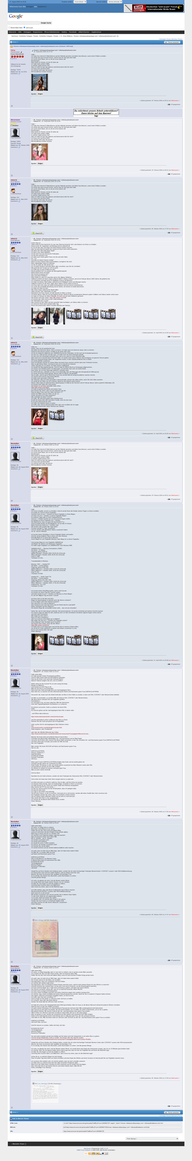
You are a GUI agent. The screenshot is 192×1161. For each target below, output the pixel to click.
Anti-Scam (14, 36)
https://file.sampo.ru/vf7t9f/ (58, 297)
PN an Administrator (52, 32)
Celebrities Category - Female (28, 36)
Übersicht (12, 32)
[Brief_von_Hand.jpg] (45, 1093)
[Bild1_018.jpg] (45, 939)
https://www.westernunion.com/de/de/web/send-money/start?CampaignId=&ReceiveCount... (60, 734)
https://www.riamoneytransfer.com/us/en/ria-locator (47, 716)
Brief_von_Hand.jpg (40, 1083)
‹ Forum (21, 1144)
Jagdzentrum (96, 32)
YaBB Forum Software (84, 1150)
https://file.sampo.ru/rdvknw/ (40, 625)
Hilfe (20, 32)
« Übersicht (15, 1144)
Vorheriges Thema (164, 39)
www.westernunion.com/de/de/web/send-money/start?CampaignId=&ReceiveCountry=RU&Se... (61, 1039)
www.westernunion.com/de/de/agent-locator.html (46, 727)
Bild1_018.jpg (38, 920)
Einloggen (30, 7)
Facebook (72, 32)
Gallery (64, 32)
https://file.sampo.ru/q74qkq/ (40, 387)
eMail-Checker (83, 32)
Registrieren (42, 7)
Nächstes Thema (177, 39)
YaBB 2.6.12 (104, 1148)
